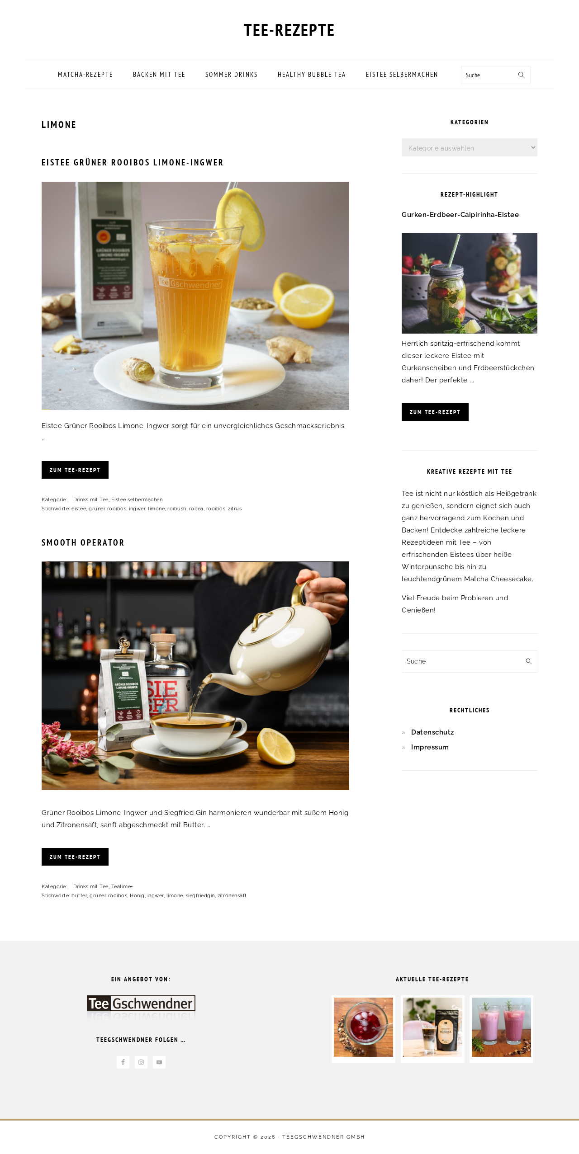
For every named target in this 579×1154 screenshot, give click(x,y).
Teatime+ (122, 887)
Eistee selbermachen (137, 500)
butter (79, 896)
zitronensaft (232, 896)
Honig (137, 896)
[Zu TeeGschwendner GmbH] (141, 1012)
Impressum (430, 747)
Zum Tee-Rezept (75, 470)
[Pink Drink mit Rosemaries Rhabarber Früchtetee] (501, 1054)
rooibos (216, 509)
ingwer (137, 509)
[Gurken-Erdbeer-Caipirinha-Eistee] (469, 331)
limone (156, 509)
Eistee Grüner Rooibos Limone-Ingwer (133, 162)
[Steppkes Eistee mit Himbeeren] (363, 1054)
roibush (176, 509)
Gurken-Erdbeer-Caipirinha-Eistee (460, 215)
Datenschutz (432, 732)
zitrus (235, 509)
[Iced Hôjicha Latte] (432, 1054)
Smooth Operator (83, 542)
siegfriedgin (200, 896)
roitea (196, 509)
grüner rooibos (107, 509)
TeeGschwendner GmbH (323, 1137)
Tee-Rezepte (289, 29)
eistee (78, 509)
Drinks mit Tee (91, 500)
